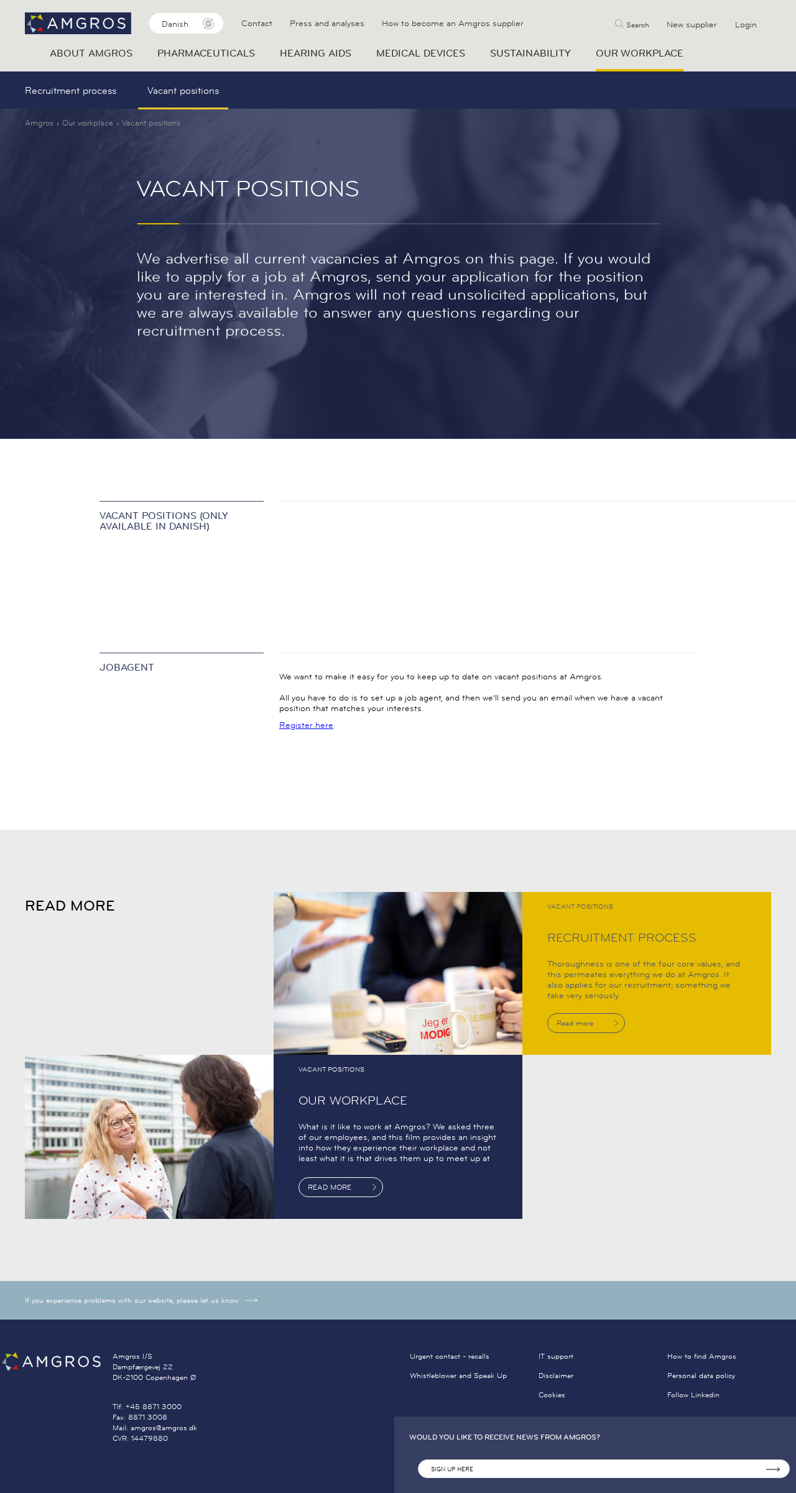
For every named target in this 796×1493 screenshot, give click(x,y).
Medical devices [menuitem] (420, 53)
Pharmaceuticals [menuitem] (206, 53)
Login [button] (746, 24)
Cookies (552, 1394)
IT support (556, 1356)
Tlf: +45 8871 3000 (147, 1406)
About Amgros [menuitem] (91, 53)
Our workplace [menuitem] (639, 53)
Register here (306, 724)
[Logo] (56, 1361)
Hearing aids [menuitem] (315, 53)
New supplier (692, 24)
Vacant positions (183, 90)
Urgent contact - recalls (449, 1356)
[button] (632, 23)
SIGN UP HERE (452, 1469)
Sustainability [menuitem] (530, 53)
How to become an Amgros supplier (453, 23)
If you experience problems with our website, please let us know (132, 1300)
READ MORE (329, 1187)
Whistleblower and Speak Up (458, 1375)
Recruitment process (70, 90)
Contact (256, 23)
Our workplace (87, 122)
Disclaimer (556, 1375)
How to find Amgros (701, 1356)
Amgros (39, 122)
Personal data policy (701, 1375)
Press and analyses (327, 23)
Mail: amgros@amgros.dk (155, 1427)
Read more (575, 1023)
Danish (175, 23)
